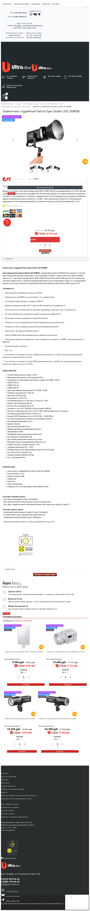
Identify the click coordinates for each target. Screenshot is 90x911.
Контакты (56, 4)
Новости (4, 792)
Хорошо (6, 613)
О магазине (35, 4)
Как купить (7, 4)
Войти (68, 907)
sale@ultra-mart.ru (35, 11)
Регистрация (75, 907)
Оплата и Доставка (21, 4)
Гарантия (46, 4)
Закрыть (11, 193)
